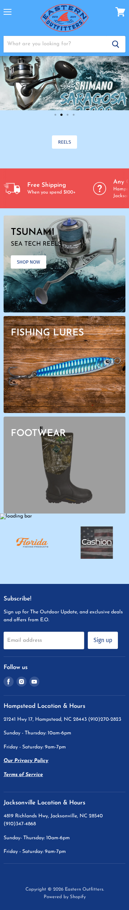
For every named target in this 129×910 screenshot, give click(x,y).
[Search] (115, 44)
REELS (64, 142)
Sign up (103, 640)
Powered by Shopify (65, 897)
